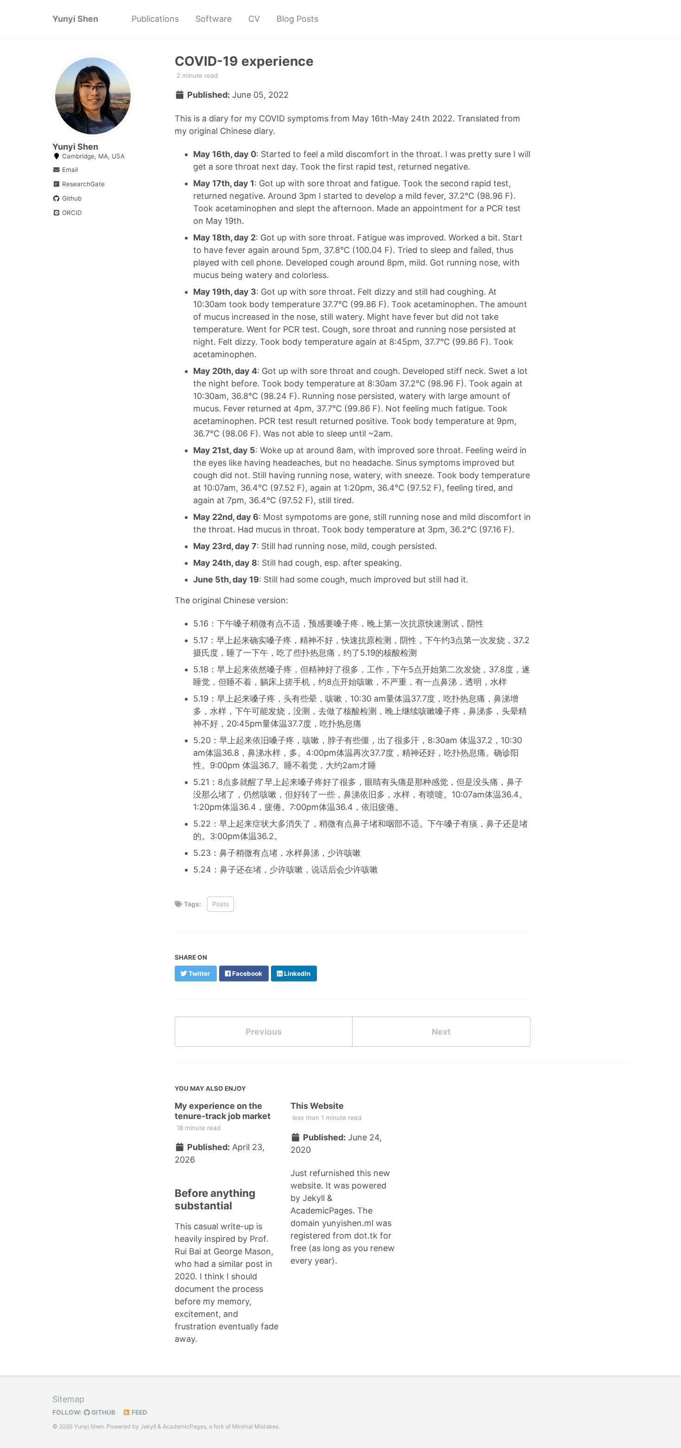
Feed (138, 1412)
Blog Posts (297, 19)
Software (213, 19)
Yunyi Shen (75, 19)
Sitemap (68, 1399)
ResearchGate (82, 184)
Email (69, 169)
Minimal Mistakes (255, 1426)
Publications (155, 19)
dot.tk (366, 1235)
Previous (264, 1032)
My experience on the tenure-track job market (223, 1111)
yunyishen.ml (347, 1223)
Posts (220, 904)
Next (441, 1032)
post (254, 1264)
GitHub (102, 1412)
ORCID (71, 212)
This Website (317, 1106)
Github (71, 198)
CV (254, 19)
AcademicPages (321, 1210)
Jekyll (314, 1198)
